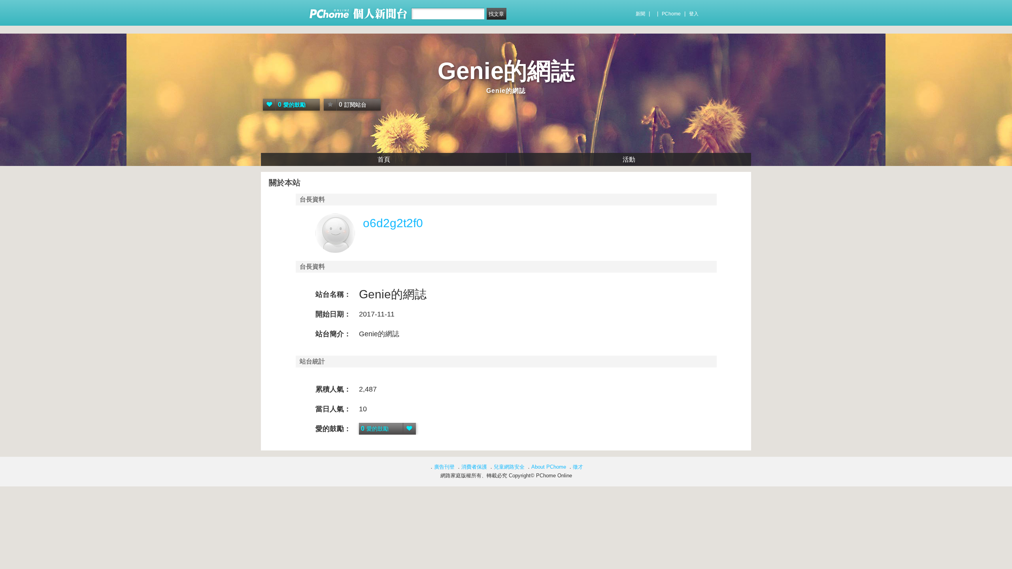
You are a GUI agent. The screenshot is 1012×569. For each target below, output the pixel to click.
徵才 (578, 467)
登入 (694, 14)
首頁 (384, 159)
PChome (671, 14)
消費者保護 (474, 467)
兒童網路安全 (509, 467)
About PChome (548, 467)
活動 (629, 159)
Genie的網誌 (506, 71)
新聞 (640, 14)
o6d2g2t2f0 (393, 223)
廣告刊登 (444, 467)
